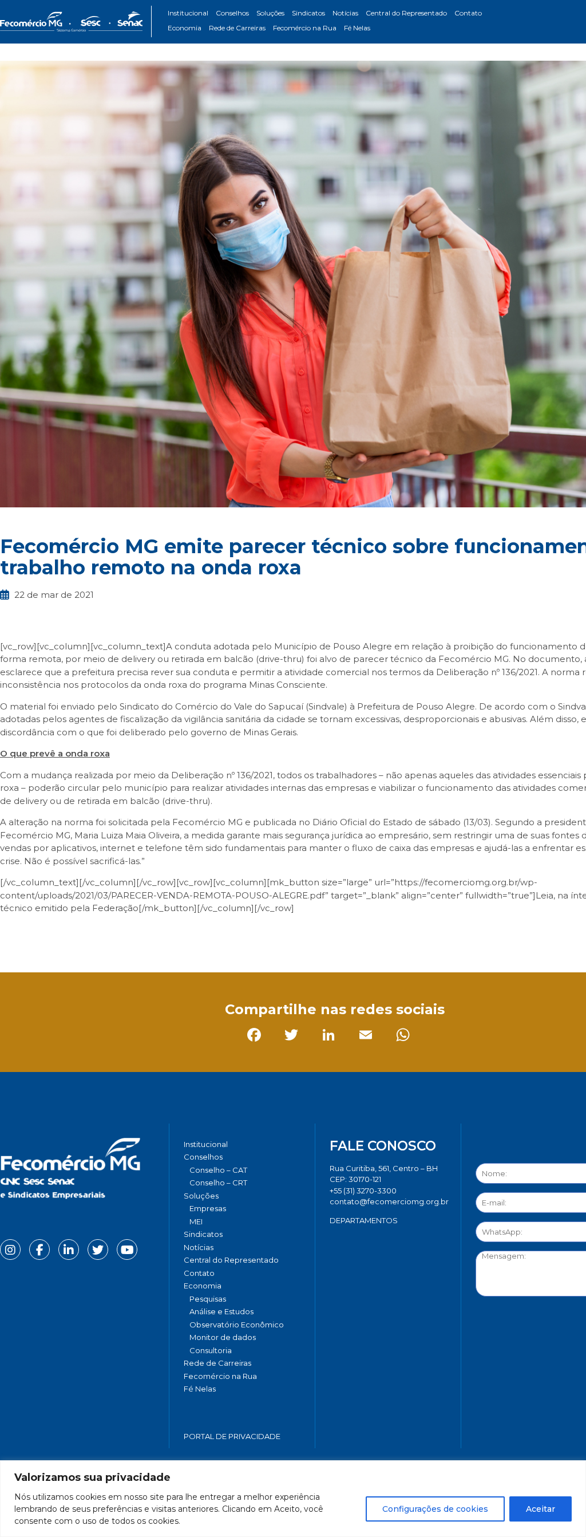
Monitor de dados (222, 1337)
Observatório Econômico (236, 1324)
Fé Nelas (357, 27)
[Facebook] (11, 934)
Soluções (270, 13)
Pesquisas (207, 1298)
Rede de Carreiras (237, 27)
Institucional (188, 13)
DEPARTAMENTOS (364, 1220)
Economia (184, 27)
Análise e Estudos (221, 1311)
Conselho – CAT (218, 1170)
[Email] (123, 934)
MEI (196, 1221)
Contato (468, 13)
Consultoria (210, 1350)
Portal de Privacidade (232, 1436)
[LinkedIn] (85, 934)
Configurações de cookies (435, 1509)
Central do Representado (406, 13)
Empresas (207, 1208)
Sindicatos (308, 13)
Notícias (345, 13)
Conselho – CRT (218, 1182)
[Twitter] (48, 934)
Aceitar (540, 1509)
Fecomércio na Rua (304, 27)
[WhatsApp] (160, 934)
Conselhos (232, 13)
